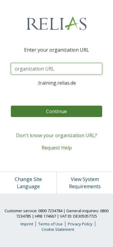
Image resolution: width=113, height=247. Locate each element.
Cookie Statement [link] (58, 229)
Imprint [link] (26, 224)
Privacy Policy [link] (80, 224)
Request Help (57, 147)
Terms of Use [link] (50, 224)
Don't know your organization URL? (56, 135)
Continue (56, 111)
